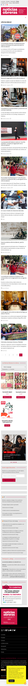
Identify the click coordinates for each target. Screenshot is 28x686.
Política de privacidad (5, 677)
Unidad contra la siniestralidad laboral (10, 510)
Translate (12, 369)
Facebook (1, 4)
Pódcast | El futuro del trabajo (10, 521)
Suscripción (12, 1)
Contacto (8, 1)
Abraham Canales (5, 118)
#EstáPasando (7, 450)
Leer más (7, 425)
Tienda (10, 3)
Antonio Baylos (5, 320)
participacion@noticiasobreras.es (17, 576)
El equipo (3, 637)
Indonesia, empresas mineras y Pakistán (12, 342)
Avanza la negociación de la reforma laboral (13, 78)
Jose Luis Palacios (5, 55)
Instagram (5, 4)
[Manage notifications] (25, 683)
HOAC (3, 219)
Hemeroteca (3, 649)
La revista (3, 1)
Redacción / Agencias (6, 85)
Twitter (3, 4)
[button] (12, 462)
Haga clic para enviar (8, 480)
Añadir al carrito (7, 397)
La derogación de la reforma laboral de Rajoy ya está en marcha (14, 313)
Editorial (4, 564)
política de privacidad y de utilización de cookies (14, 670)
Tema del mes (5, 569)
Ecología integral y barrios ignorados (10, 504)
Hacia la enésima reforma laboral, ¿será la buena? (12, 243)
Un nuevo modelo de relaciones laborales (12, 211)
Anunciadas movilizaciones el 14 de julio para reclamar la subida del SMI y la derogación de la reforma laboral (14, 179)
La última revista (4, 3)
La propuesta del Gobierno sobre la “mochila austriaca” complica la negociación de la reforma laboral (13, 143)
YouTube (7, 4)
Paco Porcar (4, 350)
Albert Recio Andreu (6, 252)
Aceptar (11, 680)
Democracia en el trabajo (7, 507)
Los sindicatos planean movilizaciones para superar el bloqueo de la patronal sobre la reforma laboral (12, 45)
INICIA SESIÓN (15, 3)
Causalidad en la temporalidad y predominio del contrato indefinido (14, 109)
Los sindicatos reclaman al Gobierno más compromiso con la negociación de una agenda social (14, 277)
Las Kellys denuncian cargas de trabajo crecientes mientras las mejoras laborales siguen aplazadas (13, 454)
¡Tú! (4, 497)
